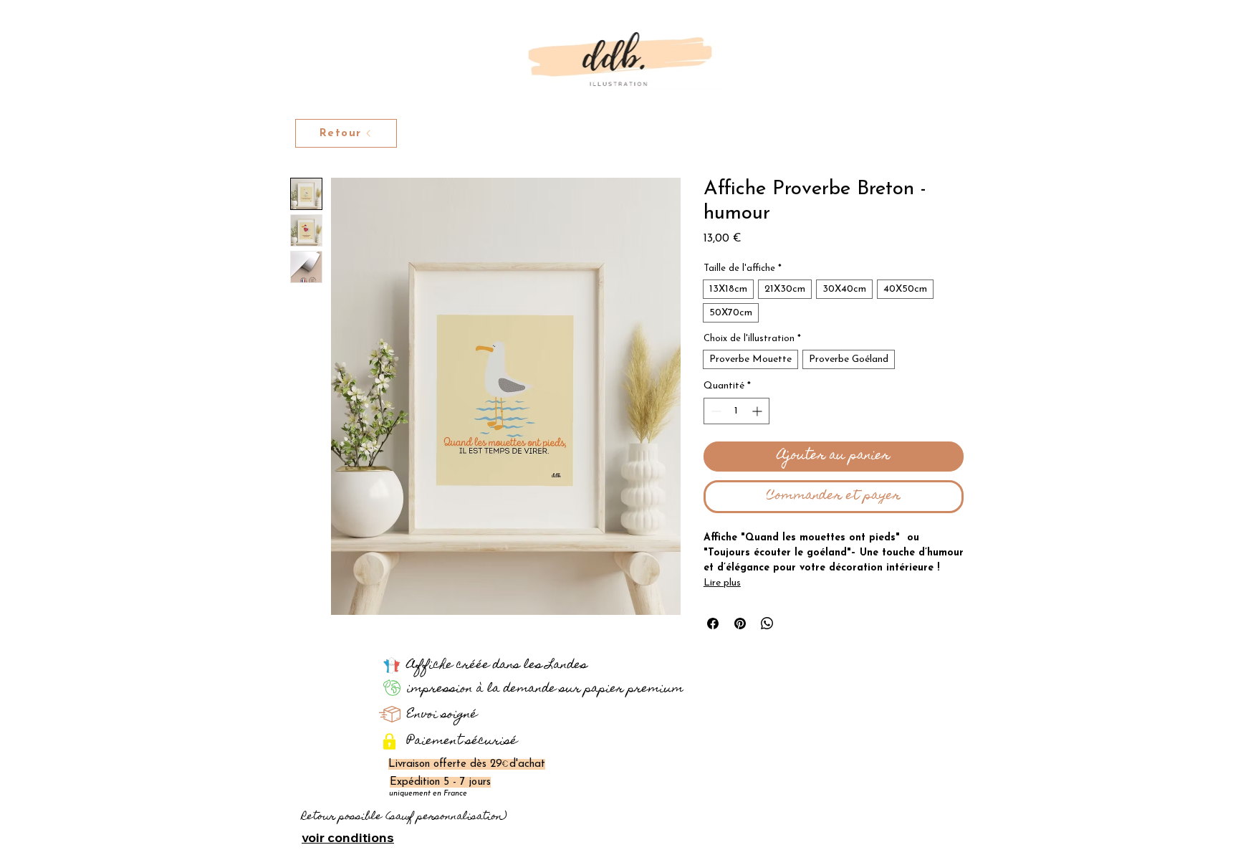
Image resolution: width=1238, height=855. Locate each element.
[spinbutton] (736, 411)
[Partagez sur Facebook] (712, 623)
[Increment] (758, 411)
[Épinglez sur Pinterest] (740, 623)
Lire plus (722, 583)
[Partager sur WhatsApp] (767, 623)
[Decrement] (715, 411)
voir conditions (348, 837)
